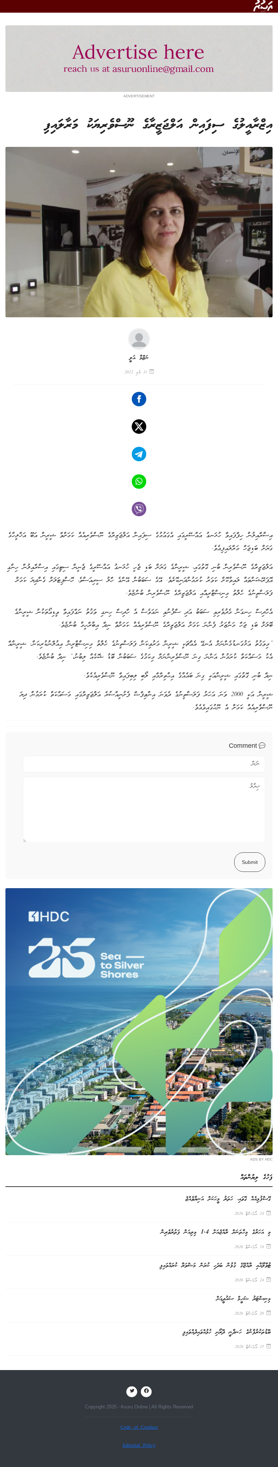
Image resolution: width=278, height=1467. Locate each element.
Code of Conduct (139, 1427)
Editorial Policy (139, 1445)
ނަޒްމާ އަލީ (139, 358)
